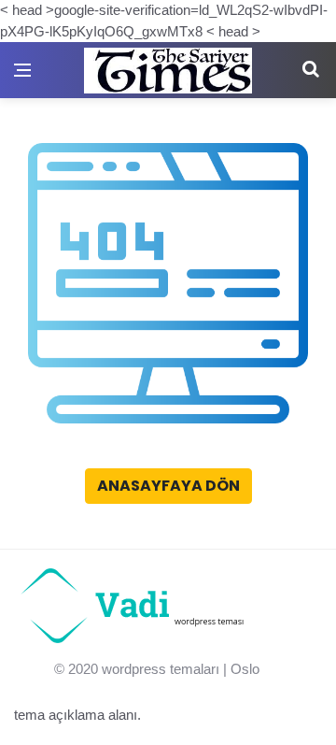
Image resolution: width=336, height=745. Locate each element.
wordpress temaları (160, 669)
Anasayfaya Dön (168, 485)
